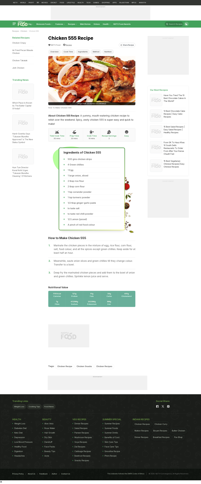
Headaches (19, 456)
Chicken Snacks (84, 366)
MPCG (134, 3)
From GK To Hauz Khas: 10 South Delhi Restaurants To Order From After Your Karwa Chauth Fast (174, 148)
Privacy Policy (18, 474)
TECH (88, 3)
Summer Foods (111, 428)
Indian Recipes (141, 419)
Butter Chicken (178, 430)
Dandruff (48, 442)
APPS (115, 3)
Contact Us (65, 474)
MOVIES (45, 3)
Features (59, 24)
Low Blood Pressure (23, 442)
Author (54, 474)
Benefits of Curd (112, 437)
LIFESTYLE (71, 3)
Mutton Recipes (142, 430)
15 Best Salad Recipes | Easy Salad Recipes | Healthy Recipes (174, 130)
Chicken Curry (161, 424)
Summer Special (112, 419)
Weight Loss (19, 406)
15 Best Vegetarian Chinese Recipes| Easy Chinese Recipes (174, 164)
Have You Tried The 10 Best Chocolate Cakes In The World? (175, 98)
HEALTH (81, 3)
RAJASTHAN (124, 3)
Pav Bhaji (178, 437)
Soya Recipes (81, 442)
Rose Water (49, 428)
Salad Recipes (81, 428)
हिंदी (38, 3)
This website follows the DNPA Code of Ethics (125, 474)
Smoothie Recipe (112, 451)
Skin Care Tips (111, 442)
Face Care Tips (112, 446)
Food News (49, 406)
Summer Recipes (112, 423)
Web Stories (85, 24)
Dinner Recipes (81, 423)
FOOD (62, 3)
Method (96, 52)
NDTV (15, 3)
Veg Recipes (79, 419)
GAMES (96, 3)
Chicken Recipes (104, 366)
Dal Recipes (80, 446)
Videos (97, 24)
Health (106, 24)
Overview (54, 52)
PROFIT (31, 3)
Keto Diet (18, 433)
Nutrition (108, 52)
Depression (19, 437)
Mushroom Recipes (83, 437)
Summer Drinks (111, 433)
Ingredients (83, 52)
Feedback (43, 474)
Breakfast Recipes (161, 437)
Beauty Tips (49, 451)
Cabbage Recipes (83, 451)
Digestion (18, 451)
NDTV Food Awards (122, 24)
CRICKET (53, 3)
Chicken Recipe (64, 366)
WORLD (23, 3)
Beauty (46, 419)
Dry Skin (48, 437)
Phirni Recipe (110, 456)
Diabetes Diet (20, 428)
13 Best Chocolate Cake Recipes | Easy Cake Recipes (174, 114)
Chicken (24, 31)
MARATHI (142, 3)
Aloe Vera (48, 423)
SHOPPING (106, 3)
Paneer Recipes (82, 433)
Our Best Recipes (159, 90)
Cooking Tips (34, 406)
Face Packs (49, 446)
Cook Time (68, 52)
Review (69, 45)
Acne (46, 456)
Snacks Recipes (82, 460)
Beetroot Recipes (82, 456)
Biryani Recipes (160, 430)
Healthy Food (20, 446)
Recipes (72, 24)
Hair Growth (49, 433)
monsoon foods (43, 24)
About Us (31, 474)
